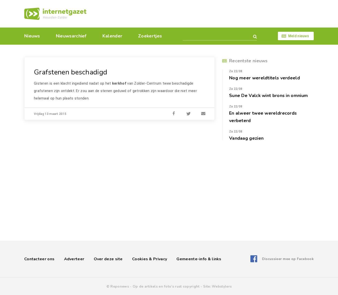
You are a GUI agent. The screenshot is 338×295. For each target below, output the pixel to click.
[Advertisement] (203, 13)
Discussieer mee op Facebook (288, 259)
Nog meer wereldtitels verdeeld (264, 78)
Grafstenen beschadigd (70, 72)
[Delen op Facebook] (174, 114)
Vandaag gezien (246, 138)
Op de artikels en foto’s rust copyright (166, 286)
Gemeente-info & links (198, 259)
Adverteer (74, 259)
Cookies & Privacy (149, 259)
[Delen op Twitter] (189, 114)
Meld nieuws (298, 36)
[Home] (55, 14)
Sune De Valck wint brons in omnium (268, 95)
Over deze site (108, 259)
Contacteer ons (39, 259)
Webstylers (222, 286)
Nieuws (32, 36)
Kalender (112, 36)
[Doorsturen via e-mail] (203, 114)
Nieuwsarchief (71, 36)
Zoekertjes (150, 36)
